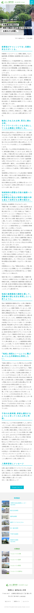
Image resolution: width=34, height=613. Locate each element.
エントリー (26, 601)
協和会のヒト (22, 38)
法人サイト (8, 601)
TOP (16, 38)
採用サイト (17, 601)
